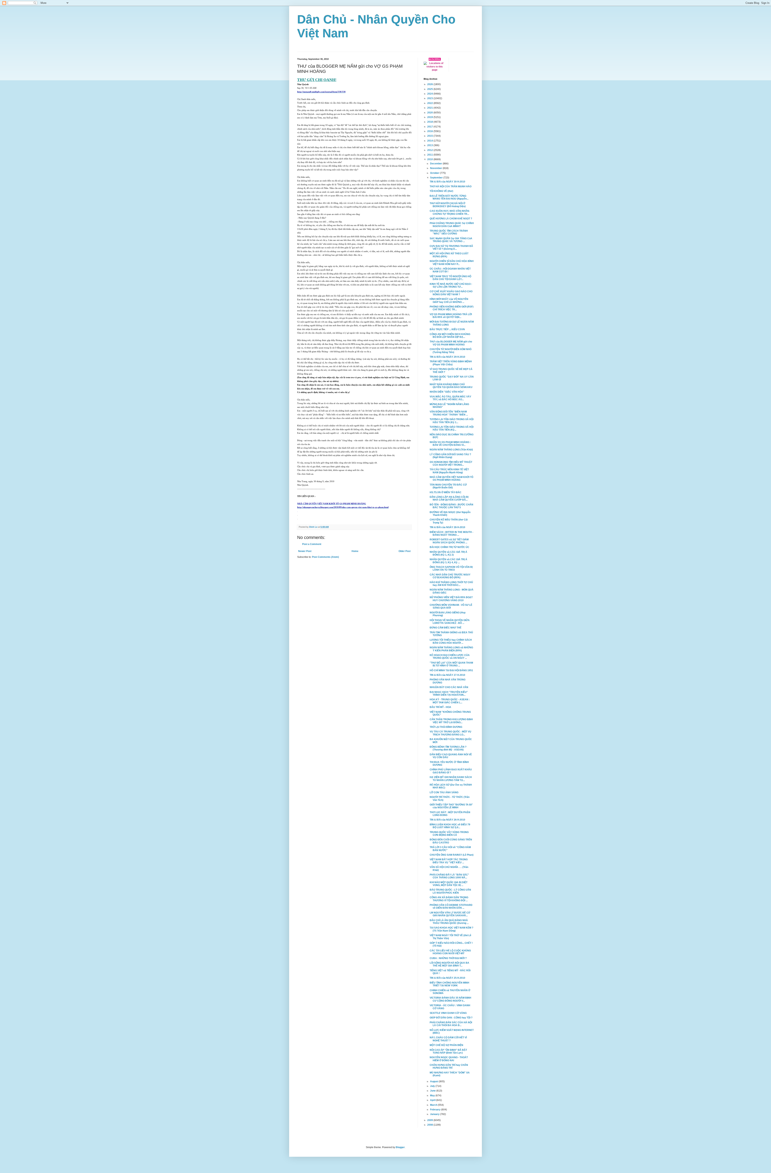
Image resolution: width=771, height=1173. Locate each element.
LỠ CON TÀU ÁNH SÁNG (444, 792)
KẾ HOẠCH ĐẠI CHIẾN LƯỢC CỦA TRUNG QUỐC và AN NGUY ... (450, 656)
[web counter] (435, 59)
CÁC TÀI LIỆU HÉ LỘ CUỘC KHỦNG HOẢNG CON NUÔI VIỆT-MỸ (450, 952)
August (434, 1081)
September (436, 177)
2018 (430, 121)
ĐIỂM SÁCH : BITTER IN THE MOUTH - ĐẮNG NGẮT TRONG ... (451, 533)
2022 (430, 103)
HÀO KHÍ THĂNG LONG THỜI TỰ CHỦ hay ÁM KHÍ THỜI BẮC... (451, 583)
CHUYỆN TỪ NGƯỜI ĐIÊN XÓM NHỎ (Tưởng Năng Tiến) (450, 350)
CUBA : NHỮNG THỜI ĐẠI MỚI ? (448, 958)
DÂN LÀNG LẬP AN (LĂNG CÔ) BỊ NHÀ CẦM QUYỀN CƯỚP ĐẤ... (449, 498)
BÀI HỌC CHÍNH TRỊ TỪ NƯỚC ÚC (449, 547)
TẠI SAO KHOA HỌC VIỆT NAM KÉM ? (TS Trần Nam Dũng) (451, 929)
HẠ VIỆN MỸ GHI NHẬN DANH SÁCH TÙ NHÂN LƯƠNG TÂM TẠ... (451, 778)
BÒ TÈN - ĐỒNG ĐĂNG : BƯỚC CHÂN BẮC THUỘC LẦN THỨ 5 (451, 506)
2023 (430, 98)
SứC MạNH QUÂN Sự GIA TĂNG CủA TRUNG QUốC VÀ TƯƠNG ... (451, 240)
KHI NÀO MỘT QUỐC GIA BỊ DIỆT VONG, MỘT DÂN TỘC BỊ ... (448, 884)
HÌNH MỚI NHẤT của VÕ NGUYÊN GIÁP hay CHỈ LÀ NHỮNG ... (449, 300)
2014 (430, 140)
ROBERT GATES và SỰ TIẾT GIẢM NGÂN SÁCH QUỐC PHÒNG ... (449, 541)
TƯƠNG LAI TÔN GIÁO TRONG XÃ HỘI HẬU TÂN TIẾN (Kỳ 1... (451, 421)
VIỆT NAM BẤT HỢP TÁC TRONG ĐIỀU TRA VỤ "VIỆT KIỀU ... (449, 861)
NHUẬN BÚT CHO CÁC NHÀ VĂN (449, 687)
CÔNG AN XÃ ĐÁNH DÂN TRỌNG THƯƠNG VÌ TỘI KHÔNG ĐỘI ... (449, 899)
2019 (430, 117)
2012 (430, 150)
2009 (430, 1120)
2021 (430, 107)
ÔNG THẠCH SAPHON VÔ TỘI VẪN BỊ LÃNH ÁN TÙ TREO (451, 568)
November (436, 168)
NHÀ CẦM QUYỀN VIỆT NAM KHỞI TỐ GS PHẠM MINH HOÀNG (451, 478)
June (433, 1090)
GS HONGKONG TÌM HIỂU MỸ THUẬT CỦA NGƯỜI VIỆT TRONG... (451, 463)
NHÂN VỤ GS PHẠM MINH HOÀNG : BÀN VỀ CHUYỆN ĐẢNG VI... (450, 443)
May (432, 1095)
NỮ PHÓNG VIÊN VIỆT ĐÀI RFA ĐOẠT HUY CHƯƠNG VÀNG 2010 (451, 599)
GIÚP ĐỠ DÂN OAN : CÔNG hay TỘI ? (451, 1017)
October (435, 173)
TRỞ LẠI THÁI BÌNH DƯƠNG (446, 727)
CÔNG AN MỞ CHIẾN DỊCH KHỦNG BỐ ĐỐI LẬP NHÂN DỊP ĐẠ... (450, 335)
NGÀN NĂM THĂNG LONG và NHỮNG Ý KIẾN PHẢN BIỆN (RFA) (451, 649)
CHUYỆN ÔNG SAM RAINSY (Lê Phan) (451, 854)
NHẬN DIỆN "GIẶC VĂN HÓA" (447, 391)
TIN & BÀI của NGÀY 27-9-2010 (447, 675)
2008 (430, 1124)
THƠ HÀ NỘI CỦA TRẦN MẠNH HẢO (450, 186)
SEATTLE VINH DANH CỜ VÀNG (448, 1013)
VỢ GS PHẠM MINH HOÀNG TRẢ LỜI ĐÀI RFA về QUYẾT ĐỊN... (451, 316)
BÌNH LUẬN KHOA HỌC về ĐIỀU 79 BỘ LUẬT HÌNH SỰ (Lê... (450, 826)
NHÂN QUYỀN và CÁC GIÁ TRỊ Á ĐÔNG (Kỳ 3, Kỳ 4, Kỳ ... (448, 561)
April (433, 1100)
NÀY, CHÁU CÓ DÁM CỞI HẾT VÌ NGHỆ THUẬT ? (448, 1039)
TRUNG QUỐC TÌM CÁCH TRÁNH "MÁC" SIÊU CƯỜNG (449, 232)
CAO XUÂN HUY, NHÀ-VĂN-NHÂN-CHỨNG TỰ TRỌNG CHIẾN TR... (450, 212)
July (432, 1086)
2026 (430, 84)
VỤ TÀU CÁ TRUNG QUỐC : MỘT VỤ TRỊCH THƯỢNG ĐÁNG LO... (450, 733)
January (435, 1114)
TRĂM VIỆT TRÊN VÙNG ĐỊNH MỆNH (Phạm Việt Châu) (451, 363)
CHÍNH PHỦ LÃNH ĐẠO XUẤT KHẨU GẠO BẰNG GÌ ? (451, 771)
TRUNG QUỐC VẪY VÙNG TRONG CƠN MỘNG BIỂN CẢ (449, 833)
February (435, 1109)
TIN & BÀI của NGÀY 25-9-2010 (447, 977)
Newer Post (304, 551)
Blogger (400, 1147)
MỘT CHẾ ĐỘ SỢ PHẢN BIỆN (446, 1045)
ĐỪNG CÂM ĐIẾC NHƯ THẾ (445, 627)
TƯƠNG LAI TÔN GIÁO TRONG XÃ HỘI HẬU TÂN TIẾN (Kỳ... (451, 428)
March (434, 1105)
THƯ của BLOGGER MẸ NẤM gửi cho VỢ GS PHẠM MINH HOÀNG (451, 343)
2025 (430, 89)
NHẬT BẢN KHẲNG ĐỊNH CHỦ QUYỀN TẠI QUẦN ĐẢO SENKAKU (451, 386)
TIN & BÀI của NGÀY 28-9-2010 (447, 527)
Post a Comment (311, 544)
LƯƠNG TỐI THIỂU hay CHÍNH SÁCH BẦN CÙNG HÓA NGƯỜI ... (451, 641)
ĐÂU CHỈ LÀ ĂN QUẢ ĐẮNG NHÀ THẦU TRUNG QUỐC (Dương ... (449, 922)
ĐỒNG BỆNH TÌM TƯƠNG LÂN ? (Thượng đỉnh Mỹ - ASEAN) (448, 748)
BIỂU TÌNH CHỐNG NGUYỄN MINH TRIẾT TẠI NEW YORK (449, 984)
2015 (430, 135)
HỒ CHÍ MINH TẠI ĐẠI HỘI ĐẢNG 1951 (451, 670)
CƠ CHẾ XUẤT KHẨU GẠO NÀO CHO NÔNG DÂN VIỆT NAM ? (451, 293)
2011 (430, 154)
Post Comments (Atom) (325, 557)
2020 (430, 112)
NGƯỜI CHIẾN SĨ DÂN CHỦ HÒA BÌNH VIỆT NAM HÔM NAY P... (452, 262)
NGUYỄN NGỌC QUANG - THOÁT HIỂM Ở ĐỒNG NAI (449, 1059)
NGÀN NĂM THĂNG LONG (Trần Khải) (451, 449)
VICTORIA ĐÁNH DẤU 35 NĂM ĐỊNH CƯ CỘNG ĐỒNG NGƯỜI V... (450, 999)
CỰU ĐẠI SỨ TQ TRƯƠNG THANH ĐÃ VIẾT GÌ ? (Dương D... (451, 247)
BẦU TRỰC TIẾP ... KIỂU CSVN (447, 329)
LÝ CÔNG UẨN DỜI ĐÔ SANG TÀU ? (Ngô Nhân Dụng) (450, 456)
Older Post (405, 551)
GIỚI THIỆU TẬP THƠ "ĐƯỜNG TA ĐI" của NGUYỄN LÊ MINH (451, 806)
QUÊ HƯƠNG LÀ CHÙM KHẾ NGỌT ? (451, 218)
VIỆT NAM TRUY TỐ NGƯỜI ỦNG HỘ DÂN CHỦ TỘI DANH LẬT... (450, 278)
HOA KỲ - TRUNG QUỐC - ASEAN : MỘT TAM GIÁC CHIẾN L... (450, 701)
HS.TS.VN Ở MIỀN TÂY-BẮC (445, 492)
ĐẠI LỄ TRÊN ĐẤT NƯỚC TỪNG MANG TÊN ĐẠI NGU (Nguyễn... (449, 197)
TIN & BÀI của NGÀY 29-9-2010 (447, 356)
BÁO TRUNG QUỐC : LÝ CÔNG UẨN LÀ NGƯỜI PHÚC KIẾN (450, 891)
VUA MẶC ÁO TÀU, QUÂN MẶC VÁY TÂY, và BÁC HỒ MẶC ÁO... (450, 398)
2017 (430, 126)
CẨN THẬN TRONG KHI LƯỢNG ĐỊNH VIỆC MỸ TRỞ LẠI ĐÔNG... (451, 721)
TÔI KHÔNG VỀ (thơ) (441, 191)
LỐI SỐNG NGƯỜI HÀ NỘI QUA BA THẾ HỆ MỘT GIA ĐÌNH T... (449, 964)
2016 (430, 131)
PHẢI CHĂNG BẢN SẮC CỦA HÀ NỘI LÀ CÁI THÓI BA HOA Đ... (451, 1024)
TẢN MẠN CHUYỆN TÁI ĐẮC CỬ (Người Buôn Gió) (448, 486)
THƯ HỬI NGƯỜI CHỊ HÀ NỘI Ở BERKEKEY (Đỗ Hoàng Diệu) (448, 205)
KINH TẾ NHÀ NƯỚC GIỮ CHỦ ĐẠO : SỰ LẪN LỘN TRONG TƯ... (451, 285)
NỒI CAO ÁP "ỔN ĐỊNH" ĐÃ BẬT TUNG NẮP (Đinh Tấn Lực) (448, 1051)
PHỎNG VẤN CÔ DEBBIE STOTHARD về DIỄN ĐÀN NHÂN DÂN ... (451, 906)
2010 (430, 159)
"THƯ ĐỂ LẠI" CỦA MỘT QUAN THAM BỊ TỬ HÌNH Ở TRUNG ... (451, 664)
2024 (430, 93)
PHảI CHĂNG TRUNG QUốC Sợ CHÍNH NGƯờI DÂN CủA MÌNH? (452, 224)
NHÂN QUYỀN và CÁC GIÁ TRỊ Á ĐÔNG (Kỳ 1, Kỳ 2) (448, 553)
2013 (430, 145)
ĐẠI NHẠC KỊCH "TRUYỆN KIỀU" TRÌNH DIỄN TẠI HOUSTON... (449, 693)
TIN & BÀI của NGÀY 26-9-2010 (447, 819)
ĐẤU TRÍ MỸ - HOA (440, 707)
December (436, 163)
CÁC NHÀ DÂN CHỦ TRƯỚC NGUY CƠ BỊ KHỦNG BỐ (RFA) (450, 576)
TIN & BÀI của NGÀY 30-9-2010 (447, 181)
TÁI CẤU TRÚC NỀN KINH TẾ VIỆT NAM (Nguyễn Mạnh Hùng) (449, 471)
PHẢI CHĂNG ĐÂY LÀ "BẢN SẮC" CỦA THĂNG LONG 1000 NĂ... (449, 876)
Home (355, 551)
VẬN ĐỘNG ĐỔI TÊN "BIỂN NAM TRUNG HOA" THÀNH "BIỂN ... (449, 413)
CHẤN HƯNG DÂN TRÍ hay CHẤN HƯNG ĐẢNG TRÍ (449, 1066)
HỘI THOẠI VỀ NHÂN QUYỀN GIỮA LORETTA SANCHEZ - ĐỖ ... (450, 621)
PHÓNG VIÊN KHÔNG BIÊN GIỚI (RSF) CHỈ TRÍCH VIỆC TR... (451, 308)
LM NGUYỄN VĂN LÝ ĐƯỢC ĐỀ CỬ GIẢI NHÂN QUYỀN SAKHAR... (450, 914)
